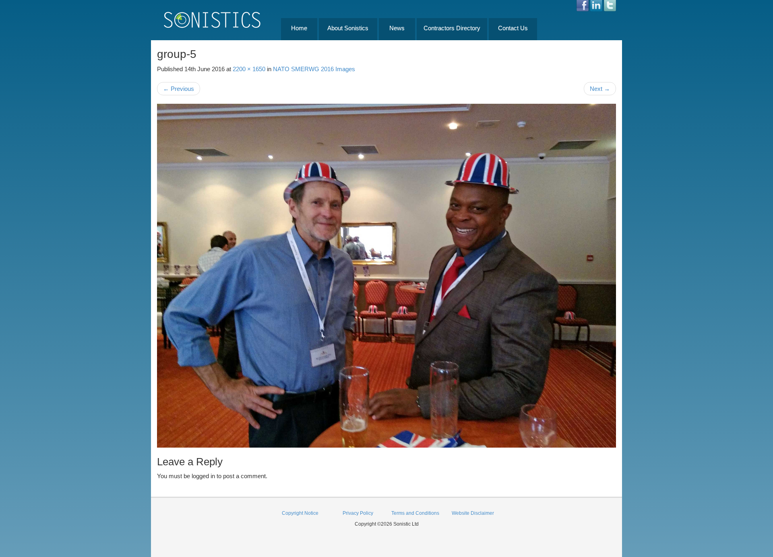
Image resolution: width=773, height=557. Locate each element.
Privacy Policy (358, 513)
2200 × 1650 (249, 69)
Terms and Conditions (415, 513)
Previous (178, 88)
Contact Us (513, 28)
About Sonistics (347, 28)
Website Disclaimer (473, 513)
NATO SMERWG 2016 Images (314, 69)
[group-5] (386, 276)
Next (600, 88)
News (397, 28)
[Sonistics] (212, 19)
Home (299, 28)
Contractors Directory (452, 28)
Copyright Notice (300, 513)
